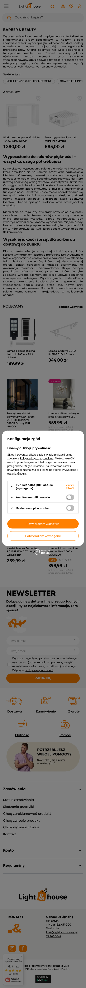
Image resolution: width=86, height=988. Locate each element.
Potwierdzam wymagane (43, 535)
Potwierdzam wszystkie (43, 523)
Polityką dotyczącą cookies (36, 458)
